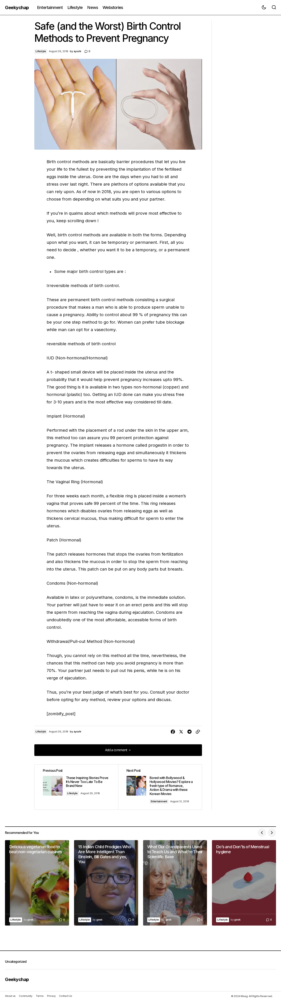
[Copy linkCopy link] (198, 732)
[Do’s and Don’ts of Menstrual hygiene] (244, 882)
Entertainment (159, 801)
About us (10, 995)
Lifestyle (41, 51)
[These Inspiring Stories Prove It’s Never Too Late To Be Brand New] (76, 787)
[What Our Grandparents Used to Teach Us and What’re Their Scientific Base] (175, 882)
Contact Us (65, 995)
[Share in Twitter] (181, 732)
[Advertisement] (245, 82)
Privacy (51, 995)
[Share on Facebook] (173, 732)
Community (25, 995)
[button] (264, 7)
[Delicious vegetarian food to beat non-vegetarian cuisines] (37, 882)
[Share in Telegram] (189, 732)
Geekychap (17, 7)
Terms (40, 995)
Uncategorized (16, 961)
